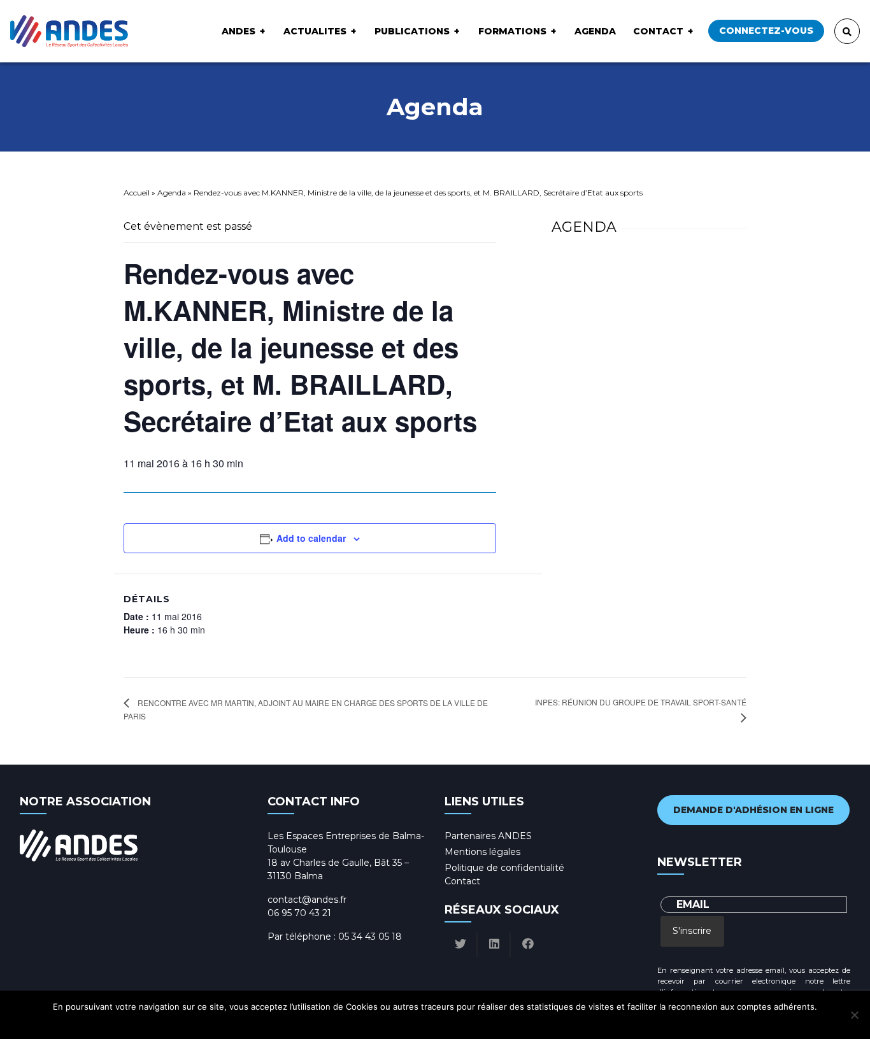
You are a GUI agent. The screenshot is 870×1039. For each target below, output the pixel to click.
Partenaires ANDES (488, 836)
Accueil (137, 192)
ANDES (238, 31)
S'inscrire (692, 931)
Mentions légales (482, 852)
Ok (381, 1023)
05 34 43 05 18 (370, 936)
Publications (412, 31)
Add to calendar (311, 538)
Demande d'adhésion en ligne (753, 810)
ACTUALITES (314, 31)
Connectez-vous (766, 30)
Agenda (595, 31)
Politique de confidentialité (504, 867)
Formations (512, 31)
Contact (658, 31)
